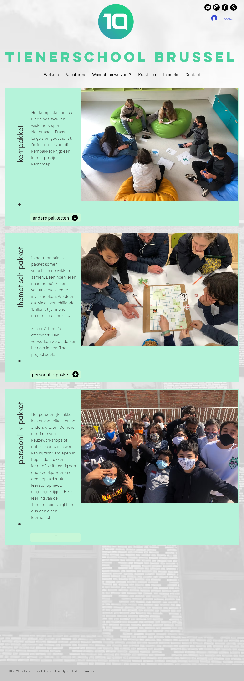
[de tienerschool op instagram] (216, 7)
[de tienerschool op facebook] (225, 7)
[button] (20, 131)
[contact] (207, 7)
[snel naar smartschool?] (233, 7)
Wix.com (90, 671)
